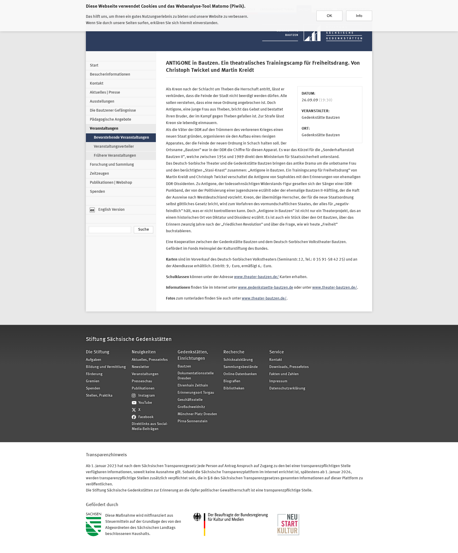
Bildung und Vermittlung (106, 367)
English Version (111, 210)
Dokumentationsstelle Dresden (196, 376)
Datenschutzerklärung (287, 388)
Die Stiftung (97, 352)
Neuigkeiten (144, 352)
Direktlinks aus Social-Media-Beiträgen (150, 426)
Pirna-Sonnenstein (193, 421)
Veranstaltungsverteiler (114, 147)
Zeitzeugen (99, 174)
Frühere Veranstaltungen (115, 156)
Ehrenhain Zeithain (193, 385)
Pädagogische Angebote (110, 120)
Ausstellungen (102, 102)
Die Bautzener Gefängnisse (113, 111)
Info (359, 16)
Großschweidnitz (191, 407)
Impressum (278, 381)
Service (276, 352)
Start (94, 66)
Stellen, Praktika (99, 395)
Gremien (92, 381)
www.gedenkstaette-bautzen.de (265, 288)
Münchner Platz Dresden (197, 414)
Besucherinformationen (110, 75)
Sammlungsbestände (240, 367)
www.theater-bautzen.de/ (256, 277)
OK (329, 16)
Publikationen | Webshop (111, 183)
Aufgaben (93, 360)
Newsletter (140, 367)
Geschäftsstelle (190, 400)
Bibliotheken (233, 388)
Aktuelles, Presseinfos (150, 360)
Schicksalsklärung (238, 360)
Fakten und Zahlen (284, 374)
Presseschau (142, 381)
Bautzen (184, 366)
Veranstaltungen (104, 129)
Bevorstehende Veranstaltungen (121, 138)
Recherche (233, 352)
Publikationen (143, 388)
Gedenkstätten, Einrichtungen (193, 355)
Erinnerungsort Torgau (196, 392)
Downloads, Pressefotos (289, 367)
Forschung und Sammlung (112, 165)
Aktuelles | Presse (105, 93)
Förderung (94, 374)
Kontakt (96, 84)
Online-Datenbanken (240, 374)
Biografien (231, 381)
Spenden (97, 192)
